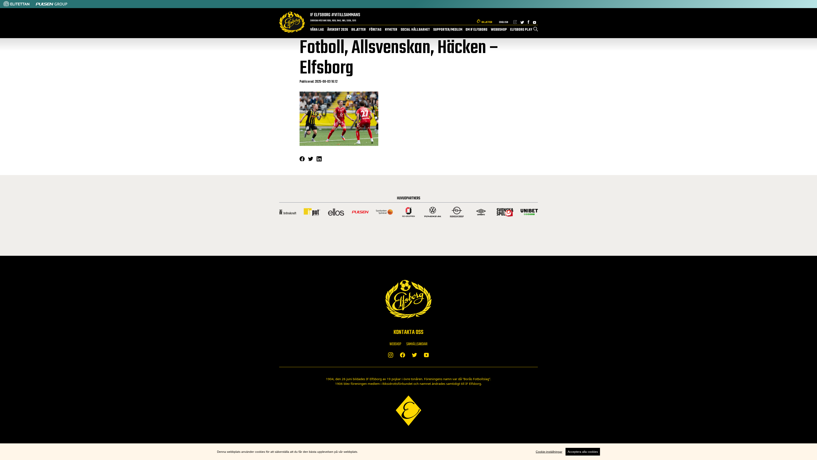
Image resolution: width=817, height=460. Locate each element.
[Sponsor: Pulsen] (51, 4)
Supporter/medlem (447, 30)
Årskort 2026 (337, 30)
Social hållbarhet (415, 30)
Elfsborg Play (521, 30)
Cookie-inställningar (549, 451)
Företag (375, 30)
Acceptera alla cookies (583, 451)
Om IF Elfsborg (476, 30)
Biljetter (486, 22)
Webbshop (499, 30)
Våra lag (317, 30)
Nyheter (391, 30)
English (503, 22)
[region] (408, 451)
